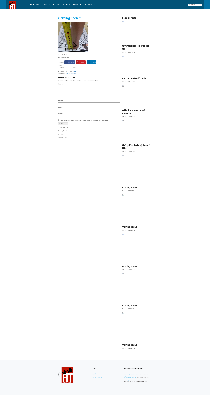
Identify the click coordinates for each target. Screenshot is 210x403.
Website (60, 113)
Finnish (192, 4)
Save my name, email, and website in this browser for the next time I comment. (84, 120)
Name (60, 101)
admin (74, 71)
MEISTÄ (38, 4)
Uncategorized (71, 73)
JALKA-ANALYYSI (58, 4)
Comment (61, 84)
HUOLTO (47, 4)
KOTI (32, 4)
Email (60, 107)
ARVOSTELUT (77, 4)
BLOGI (68, 4)
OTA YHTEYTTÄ (90, 4)
